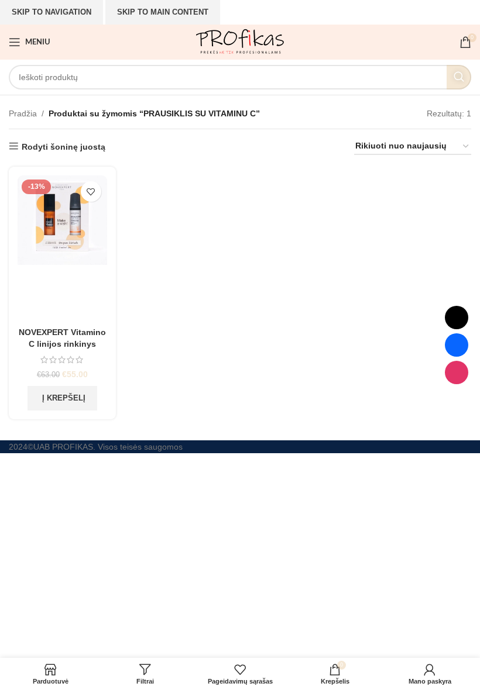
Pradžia (23, 113)
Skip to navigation (51, 12)
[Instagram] (456, 372)
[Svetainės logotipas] (239, 41)
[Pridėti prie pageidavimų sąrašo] (91, 191)
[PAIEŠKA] (459, 77)
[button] (62, 398)
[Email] (456, 317)
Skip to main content (162, 12)
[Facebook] (456, 345)
